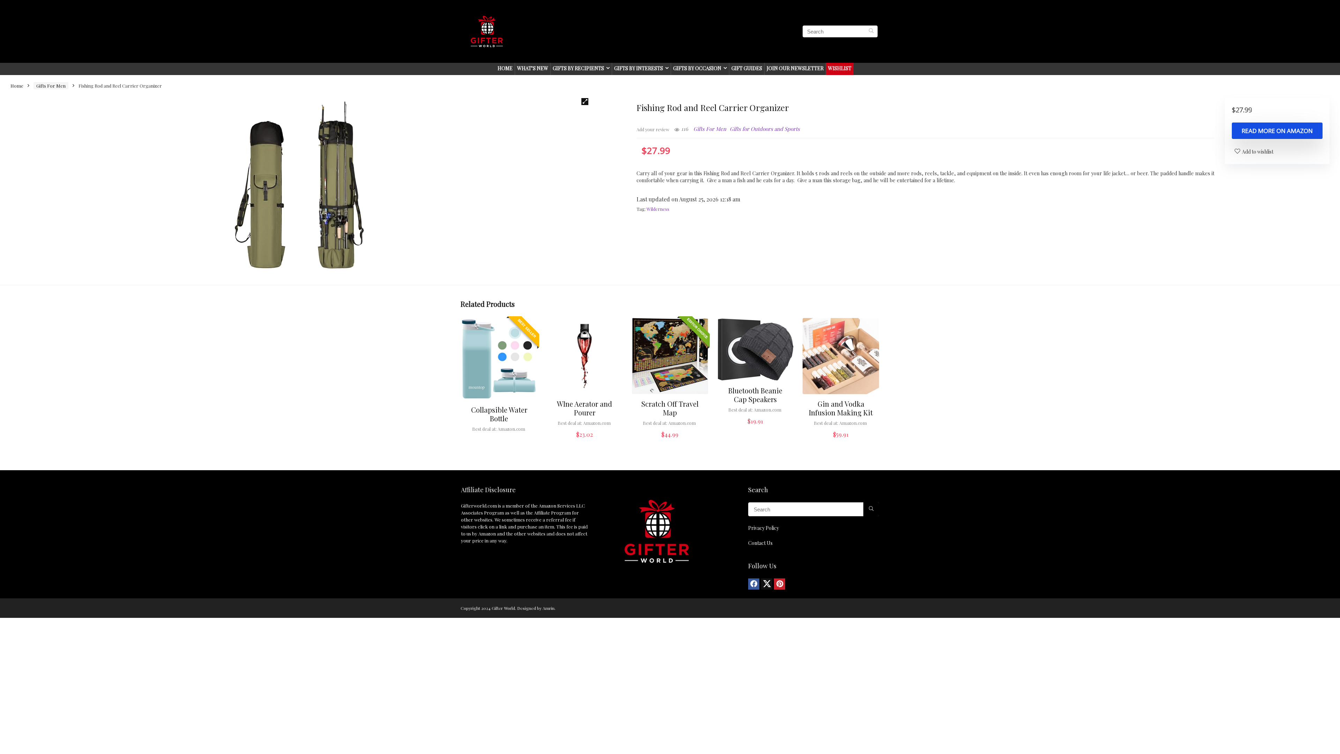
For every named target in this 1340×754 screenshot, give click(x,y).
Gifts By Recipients (578, 68)
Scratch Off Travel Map (670, 408)
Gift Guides (746, 68)
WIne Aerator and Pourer (584, 408)
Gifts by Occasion (697, 68)
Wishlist (839, 68)
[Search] (871, 31)
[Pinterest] (779, 584)
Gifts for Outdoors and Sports (765, 128)
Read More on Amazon (1277, 131)
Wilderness (658, 209)
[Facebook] (753, 584)
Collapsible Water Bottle (499, 414)
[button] (584, 101)
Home (505, 68)
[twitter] (766, 584)
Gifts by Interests (638, 68)
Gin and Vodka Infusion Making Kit (841, 408)
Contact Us (760, 543)
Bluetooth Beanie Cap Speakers (755, 395)
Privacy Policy (763, 528)
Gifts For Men (51, 86)
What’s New (532, 68)
